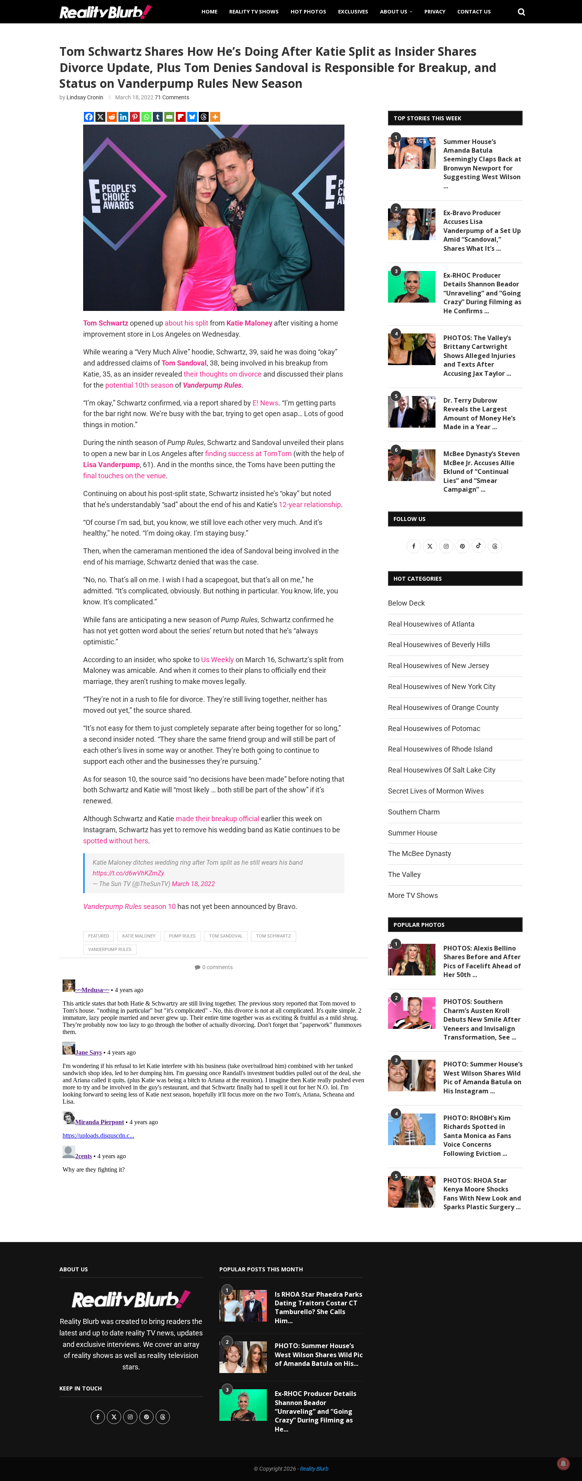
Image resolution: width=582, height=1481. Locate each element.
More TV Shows (413, 895)
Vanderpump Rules (109, 949)
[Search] (519, 11)
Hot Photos (308, 11)
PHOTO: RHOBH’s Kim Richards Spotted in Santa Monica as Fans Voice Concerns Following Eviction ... (477, 1136)
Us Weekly (217, 659)
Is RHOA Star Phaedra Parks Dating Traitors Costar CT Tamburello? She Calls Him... (318, 1307)
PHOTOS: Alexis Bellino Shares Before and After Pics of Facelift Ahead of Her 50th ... (482, 961)
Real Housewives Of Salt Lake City (442, 770)
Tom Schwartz (273, 936)
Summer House (412, 833)
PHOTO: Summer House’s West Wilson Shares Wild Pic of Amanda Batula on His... (319, 1354)
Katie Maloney (139, 936)
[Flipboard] (181, 117)
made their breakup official (217, 818)
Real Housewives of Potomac (434, 728)
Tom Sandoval (226, 936)
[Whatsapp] (146, 117)
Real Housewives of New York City (442, 686)
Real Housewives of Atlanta (431, 624)
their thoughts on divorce (223, 374)
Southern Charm (414, 812)
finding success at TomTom (248, 453)
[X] (100, 117)
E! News (265, 403)
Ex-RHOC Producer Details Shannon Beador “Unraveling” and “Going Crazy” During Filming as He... (315, 1411)
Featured (98, 936)
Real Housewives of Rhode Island (440, 749)
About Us (393, 11)
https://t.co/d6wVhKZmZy (128, 873)
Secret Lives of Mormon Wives (436, 791)
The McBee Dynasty (419, 853)
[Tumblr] (158, 117)
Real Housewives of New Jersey (438, 665)
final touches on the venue (124, 476)
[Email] (169, 117)
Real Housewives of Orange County (443, 707)
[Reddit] (112, 117)
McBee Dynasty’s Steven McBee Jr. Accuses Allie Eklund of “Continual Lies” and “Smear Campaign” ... (481, 471)
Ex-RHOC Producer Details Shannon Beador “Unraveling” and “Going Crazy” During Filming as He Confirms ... (482, 293)
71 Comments (172, 97)
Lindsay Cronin (85, 97)
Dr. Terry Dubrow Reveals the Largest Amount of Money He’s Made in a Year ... (479, 413)
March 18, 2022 (193, 884)
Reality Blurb (314, 1469)
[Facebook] (89, 117)
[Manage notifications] (563, 1463)
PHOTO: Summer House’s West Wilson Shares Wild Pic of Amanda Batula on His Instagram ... (483, 1077)
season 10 (129, 906)
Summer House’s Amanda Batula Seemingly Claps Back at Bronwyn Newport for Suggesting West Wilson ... (482, 163)
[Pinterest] (135, 117)
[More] (215, 117)
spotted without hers (115, 841)
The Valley (404, 874)
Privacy (434, 11)
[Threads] (204, 117)
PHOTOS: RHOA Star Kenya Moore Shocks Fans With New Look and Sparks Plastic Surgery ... (482, 1193)
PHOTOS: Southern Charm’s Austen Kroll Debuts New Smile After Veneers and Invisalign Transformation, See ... (482, 1019)
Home (209, 11)
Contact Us (474, 11)
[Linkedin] (123, 117)
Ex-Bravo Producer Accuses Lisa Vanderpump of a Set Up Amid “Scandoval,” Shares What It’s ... (482, 230)
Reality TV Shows (254, 11)
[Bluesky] (192, 117)
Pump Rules (182, 936)
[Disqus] (213, 1075)
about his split (186, 323)
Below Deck (406, 603)
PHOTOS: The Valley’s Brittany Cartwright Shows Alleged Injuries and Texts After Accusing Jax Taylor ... (479, 355)
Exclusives (353, 11)
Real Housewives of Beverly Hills (439, 644)
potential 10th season (139, 385)
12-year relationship (310, 504)
